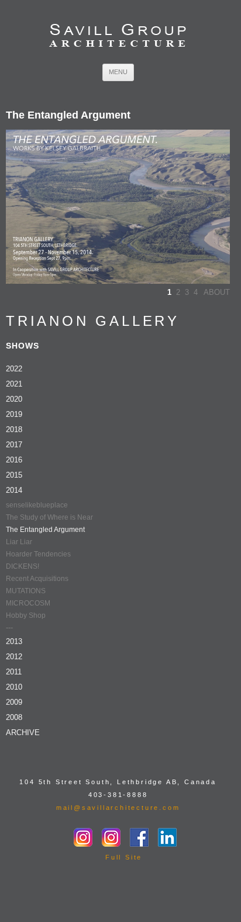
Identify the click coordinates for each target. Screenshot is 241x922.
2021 (14, 384)
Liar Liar (19, 542)
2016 (14, 459)
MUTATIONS (26, 591)
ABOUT (217, 292)
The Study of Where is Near (49, 517)
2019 (14, 414)
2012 (14, 656)
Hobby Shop (26, 615)
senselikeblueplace (37, 505)
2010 (14, 687)
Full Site (123, 857)
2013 (14, 641)
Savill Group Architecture (118, 36)
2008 (14, 717)
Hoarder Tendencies (38, 554)
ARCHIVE (23, 732)
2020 (14, 399)
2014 (14, 490)
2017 (14, 444)
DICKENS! (22, 566)
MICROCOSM (28, 603)
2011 (14, 671)
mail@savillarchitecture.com (118, 807)
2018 (14, 429)
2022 (14, 368)
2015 (14, 475)
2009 (14, 702)
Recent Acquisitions (37, 579)
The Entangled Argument (45, 530)
